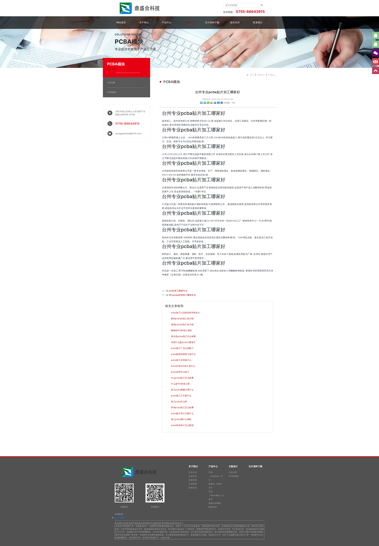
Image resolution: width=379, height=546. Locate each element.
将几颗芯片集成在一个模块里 (181, 529)
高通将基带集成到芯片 (206, 529)
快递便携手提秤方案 (211, 526)
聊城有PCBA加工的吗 (181, 330)
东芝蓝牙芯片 (135, 537)
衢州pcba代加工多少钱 (182, 318)
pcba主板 (165, 537)
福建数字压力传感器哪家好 (139, 532)
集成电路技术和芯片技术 (155, 529)
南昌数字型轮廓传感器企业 (162, 526)
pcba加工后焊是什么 (181, 360)
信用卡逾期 (119, 517)
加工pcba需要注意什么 (182, 389)
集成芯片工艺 (215, 535)
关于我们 (144, 22)
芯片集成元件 (238, 529)
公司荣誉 (193, 484)
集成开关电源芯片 (151, 537)
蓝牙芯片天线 (224, 529)
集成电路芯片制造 (199, 535)
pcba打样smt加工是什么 (183, 366)
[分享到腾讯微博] (215, 103)
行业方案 (111, 82)
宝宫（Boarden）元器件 (216, 495)
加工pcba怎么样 (179, 401)
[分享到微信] (208, 103)
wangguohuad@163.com (128, 133)
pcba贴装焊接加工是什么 (183, 354)
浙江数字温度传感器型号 (202, 532)
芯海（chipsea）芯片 (216, 476)
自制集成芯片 (142, 526)
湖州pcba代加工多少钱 (182, 324)
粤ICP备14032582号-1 (172, 523)
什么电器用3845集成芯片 (177, 535)
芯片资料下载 (212, 22)
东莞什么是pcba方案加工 (183, 342)
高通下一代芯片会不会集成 (188, 526)
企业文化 (193, 476)
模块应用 (213, 507)
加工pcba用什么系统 (181, 419)
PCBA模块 (272, 74)
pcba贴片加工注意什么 (182, 413)
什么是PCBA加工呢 (180, 383)
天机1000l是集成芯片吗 (131, 529)
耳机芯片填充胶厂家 (125, 526)
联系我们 (257, 22)
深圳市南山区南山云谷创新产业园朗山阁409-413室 (130, 113)
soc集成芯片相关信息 (179, 532)
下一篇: (179, 295)
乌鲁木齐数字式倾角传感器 (251, 532)
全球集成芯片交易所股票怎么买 (236, 526)
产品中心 (166, 22)
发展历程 (193, 480)
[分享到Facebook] (222, 103)
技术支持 (235, 22)
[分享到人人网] (218, 103)
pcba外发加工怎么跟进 (182, 425)
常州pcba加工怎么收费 (182, 407)
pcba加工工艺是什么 (181, 395)
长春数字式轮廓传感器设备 (152, 535)
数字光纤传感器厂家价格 (127, 535)
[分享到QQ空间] (205, 103)
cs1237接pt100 (160, 532)
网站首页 (121, 22)
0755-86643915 (127, 123)
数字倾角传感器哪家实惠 (226, 532)
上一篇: (174, 290)
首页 (252, 74)
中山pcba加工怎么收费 (182, 377)
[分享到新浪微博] (211, 103)
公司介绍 (193, 472)
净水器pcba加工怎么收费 (183, 336)
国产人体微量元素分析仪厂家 (236, 535)
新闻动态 (193, 487)
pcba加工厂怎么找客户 (182, 348)
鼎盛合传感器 (215, 503)
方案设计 (189, 22)
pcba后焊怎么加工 (180, 372)
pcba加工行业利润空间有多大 (185, 312)
